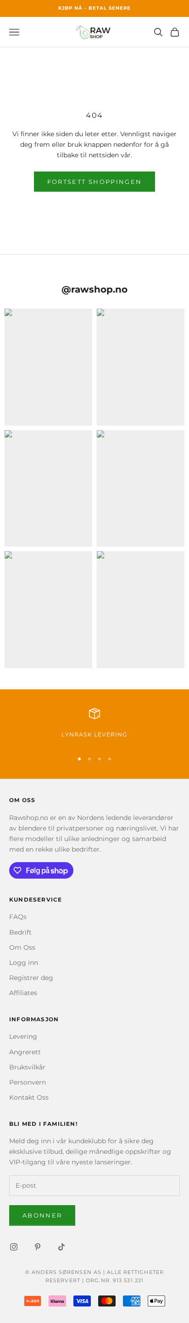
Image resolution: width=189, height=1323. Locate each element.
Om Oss (22, 947)
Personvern (27, 1082)
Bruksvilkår (27, 1067)
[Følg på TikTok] (61, 1246)
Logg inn (23, 962)
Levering (23, 1036)
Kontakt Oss (29, 1097)
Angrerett (25, 1052)
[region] (94, 725)
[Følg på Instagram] (13, 1246)
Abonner (42, 1215)
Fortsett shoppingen (94, 181)
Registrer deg (31, 978)
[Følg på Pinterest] (37, 1246)
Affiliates (23, 993)
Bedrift (20, 932)
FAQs (18, 917)
